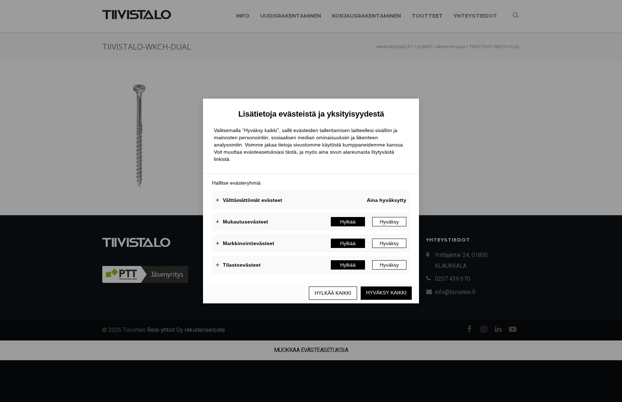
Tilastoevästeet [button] (238, 264)
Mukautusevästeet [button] (242, 221)
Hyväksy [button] (389, 222)
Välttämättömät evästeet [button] (249, 200)
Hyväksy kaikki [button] (386, 292)
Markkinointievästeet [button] (245, 243)
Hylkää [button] (348, 222)
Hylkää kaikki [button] (333, 293)
